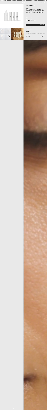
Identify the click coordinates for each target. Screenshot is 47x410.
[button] (2, 2)
